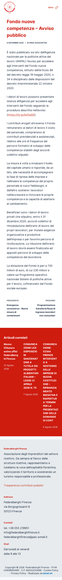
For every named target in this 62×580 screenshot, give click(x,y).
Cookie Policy (51, 570)
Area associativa (38, 43)
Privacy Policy (18, 573)
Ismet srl (47, 573)
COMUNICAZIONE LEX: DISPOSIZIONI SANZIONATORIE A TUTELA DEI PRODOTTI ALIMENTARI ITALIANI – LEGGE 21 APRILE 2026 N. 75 (30, 366)
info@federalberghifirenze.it (22, 532)
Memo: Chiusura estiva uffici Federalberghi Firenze (11, 351)
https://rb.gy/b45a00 (21, 114)
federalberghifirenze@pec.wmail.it (25, 537)
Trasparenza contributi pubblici (23, 485)
